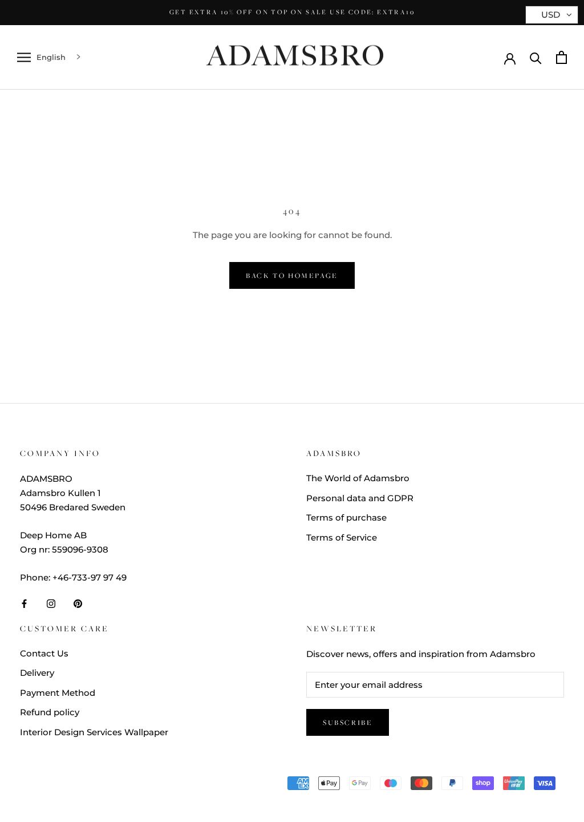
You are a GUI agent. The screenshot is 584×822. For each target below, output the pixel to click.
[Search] (536, 57)
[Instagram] (51, 603)
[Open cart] (561, 57)
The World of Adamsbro (357, 478)
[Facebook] (24, 603)
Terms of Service (341, 537)
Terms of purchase (346, 517)
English (51, 57)
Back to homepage (292, 275)
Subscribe (347, 722)
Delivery (37, 672)
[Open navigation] (24, 58)
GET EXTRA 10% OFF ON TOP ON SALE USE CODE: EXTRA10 (292, 12)
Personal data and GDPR (359, 498)
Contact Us (44, 653)
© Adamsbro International (96, 786)
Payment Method (57, 692)
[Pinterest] (78, 603)
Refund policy (49, 712)
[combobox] (59, 57)
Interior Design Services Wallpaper (94, 732)
